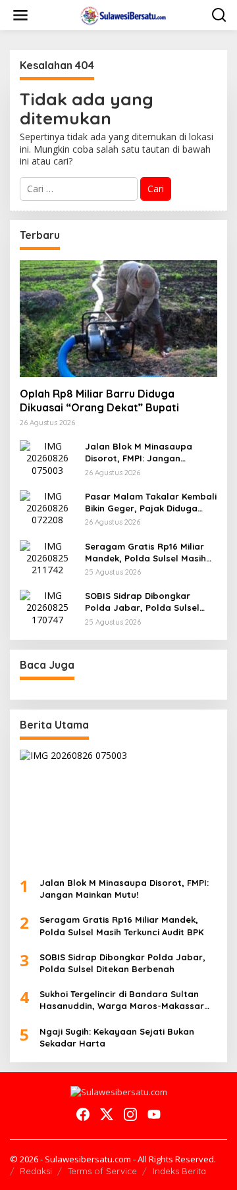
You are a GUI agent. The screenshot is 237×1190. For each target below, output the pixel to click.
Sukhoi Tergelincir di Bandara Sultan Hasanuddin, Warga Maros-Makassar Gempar (122, 1000)
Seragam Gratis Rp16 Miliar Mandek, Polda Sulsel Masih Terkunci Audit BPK (145, 552)
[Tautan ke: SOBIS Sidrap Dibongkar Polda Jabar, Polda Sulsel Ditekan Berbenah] (47, 606)
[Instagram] (130, 1114)
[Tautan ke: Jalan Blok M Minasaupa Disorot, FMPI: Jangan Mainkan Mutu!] (47, 457)
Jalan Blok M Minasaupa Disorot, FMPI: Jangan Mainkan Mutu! (138, 452)
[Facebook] (83, 1114)
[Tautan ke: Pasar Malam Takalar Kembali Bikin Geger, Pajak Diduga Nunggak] (47, 507)
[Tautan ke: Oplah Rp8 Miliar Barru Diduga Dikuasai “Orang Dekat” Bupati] (118, 318)
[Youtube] (154, 1114)
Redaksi (36, 1171)
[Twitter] (106, 1114)
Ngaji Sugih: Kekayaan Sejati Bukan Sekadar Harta (117, 1037)
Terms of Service (102, 1171)
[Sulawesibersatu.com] (121, 14)
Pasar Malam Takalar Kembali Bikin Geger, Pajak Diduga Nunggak (151, 502)
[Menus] (20, 15)
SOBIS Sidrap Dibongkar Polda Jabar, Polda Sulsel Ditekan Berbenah (142, 601)
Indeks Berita (179, 1171)
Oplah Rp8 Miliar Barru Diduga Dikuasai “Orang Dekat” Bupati (99, 400)
